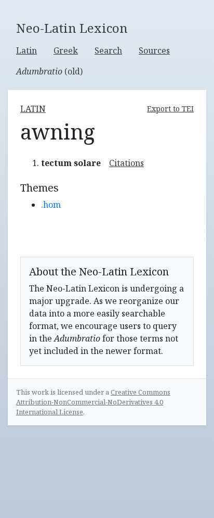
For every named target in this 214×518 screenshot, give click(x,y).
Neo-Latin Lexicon (72, 28)
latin (33, 109)
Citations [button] (126, 163)
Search (108, 50)
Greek (66, 50)
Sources (154, 50)
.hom (51, 204)
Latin (26, 50)
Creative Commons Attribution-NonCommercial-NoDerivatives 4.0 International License (93, 401)
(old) (49, 71)
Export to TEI (170, 108)
